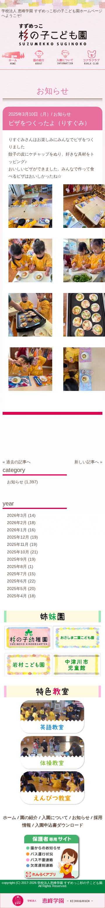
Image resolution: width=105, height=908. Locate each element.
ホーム (9, 817)
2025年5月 (17, 588)
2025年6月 (17, 581)
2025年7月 (17, 573)
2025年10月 (18, 552)
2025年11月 (18, 544)
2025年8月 (17, 566)
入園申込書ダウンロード (59, 825)
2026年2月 (17, 522)
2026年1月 (17, 530)
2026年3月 (17, 515)
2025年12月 (18, 537)
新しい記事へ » (88, 462)
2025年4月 (17, 596)
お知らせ (62, 114)
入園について (55, 817)
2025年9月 (17, 559)
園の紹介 (29, 817)
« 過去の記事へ (17, 462)
